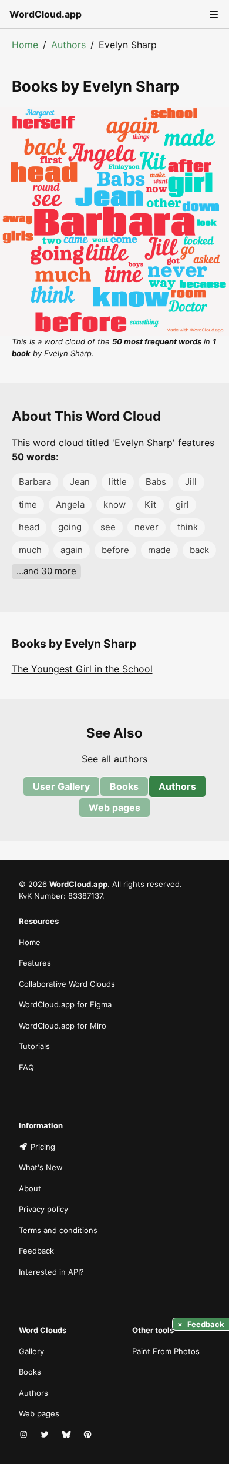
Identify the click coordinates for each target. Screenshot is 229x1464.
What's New (41, 1167)
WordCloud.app (45, 14)
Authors (68, 45)
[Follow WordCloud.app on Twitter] (46, 1435)
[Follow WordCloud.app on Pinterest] (89, 1435)
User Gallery (61, 786)
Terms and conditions (58, 1230)
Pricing (43, 1146)
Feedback (36, 1250)
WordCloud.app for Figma (65, 1004)
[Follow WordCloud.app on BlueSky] (67, 1435)
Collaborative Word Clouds (67, 984)
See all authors (114, 759)
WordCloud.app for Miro (62, 1025)
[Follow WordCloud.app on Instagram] (25, 1435)
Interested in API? (51, 1272)
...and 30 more (46, 571)
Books (124, 786)
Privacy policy (43, 1209)
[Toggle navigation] (212, 14)
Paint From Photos (166, 1351)
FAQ (26, 1067)
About (30, 1188)
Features (35, 962)
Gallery (31, 1351)
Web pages (114, 807)
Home (25, 45)
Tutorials (34, 1046)
